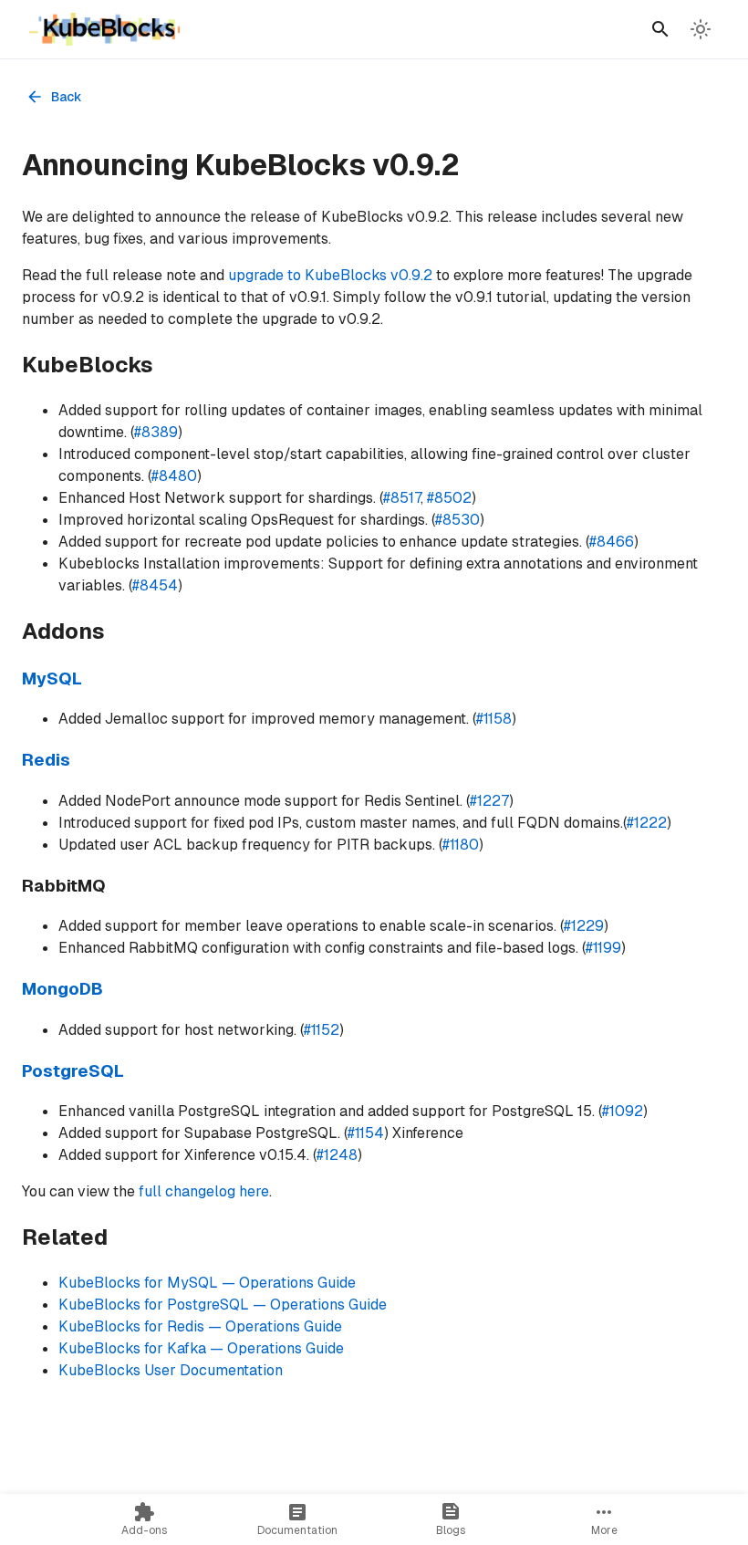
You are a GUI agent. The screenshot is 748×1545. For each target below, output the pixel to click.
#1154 (366, 1133)
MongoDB (62, 988)
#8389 (156, 432)
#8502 (449, 497)
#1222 (647, 822)
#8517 (402, 497)
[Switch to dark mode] (700, 29)
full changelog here (204, 1191)
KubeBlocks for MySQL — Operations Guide (207, 1282)
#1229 (584, 925)
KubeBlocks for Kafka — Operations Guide (201, 1348)
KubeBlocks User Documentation (170, 1370)
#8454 (155, 585)
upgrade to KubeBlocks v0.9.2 (330, 275)
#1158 (494, 718)
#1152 (321, 1029)
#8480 (174, 475)
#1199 (603, 947)
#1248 (337, 1154)
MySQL (52, 678)
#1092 (622, 1111)
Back (66, 97)
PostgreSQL (73, 1071)
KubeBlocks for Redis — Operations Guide (200, 1326)
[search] (660, 29)
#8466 (611, 541)
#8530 (457, 519)
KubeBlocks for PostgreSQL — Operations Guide (222, 1304)
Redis (46, 759)
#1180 (460, 844)
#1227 (489, 800)
